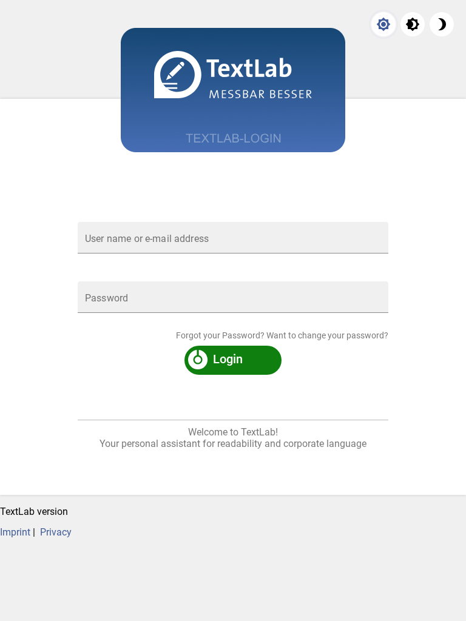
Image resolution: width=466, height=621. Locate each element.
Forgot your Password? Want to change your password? (282, 335)
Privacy (56, 532)
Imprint (15, 532)
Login (228, 359)
